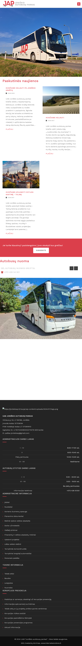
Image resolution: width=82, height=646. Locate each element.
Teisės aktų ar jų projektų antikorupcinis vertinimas (25, 609)
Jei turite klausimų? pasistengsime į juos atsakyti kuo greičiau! (33, 245)
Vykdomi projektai (11, 540)
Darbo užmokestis (11, 526)
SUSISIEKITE (41, 250)
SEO (22, 643)
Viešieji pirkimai (10, 530)
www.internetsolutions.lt (51, 643)
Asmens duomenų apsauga (15, 512)
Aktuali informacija (12, 627)
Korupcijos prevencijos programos (18, 623)
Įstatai (7, 502)
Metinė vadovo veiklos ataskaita (17, 521)
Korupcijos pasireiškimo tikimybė (18, 618)
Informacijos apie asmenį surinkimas (19, 604)
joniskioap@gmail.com (20, 433)
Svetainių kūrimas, (33, 643)
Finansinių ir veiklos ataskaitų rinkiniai (20, 535)
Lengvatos (8, 583)
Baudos (7, 578)
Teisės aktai (9, 574)
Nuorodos (8, 588)
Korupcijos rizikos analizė (14, 613)
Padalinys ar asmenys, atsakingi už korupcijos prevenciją (27, 599)
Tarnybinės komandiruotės (15, 549)
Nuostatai (8, 507)
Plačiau (9, 129)
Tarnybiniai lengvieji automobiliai (17, 553)
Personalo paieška (11, 558)
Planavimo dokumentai (13, 516)
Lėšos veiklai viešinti (12, 544)
